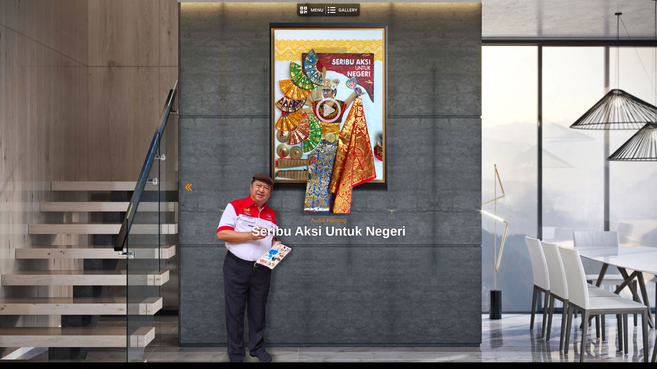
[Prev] (256, 187)
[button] (328, 111)
